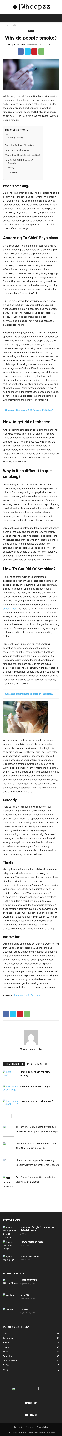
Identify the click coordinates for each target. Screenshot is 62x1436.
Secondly (12, 163)
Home (5, 25)
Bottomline (12, 172)
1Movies (24, 1309)
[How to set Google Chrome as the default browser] (10, 1232)
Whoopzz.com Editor (16, 44)
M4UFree (24, 1295)
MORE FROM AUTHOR (37, 1064)
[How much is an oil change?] (10, 1090)
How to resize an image (31, 1242)
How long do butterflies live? (36, 1101)
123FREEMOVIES (28, 1280)
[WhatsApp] (41, 51)
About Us (30, 1427)
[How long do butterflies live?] (10, 1104)
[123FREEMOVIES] (10, 1284)
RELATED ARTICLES (14, 1064)
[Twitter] (28, 51)
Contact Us (18, 1427)
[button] (5, 18)
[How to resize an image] (10, 1245)
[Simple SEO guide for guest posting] (10, 1075)
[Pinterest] (34, 51)
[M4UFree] (10, 1298)
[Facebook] (21, 51)
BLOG (13, 25)
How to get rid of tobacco (17, 150)
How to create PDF (29, 1256)
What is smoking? (16, 138)
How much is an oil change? (35, 1086)
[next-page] (10, 1116)
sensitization (10, 608)
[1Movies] (10, 1313)
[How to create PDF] (10, 1260)
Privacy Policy (42, 1427)
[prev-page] (5, 1116)
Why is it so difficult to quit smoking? (22, 155)
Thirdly (11, 168)
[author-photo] (31, 1044)
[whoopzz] (31, 7)
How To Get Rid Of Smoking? (19, 160)
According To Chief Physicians (19, 145)
